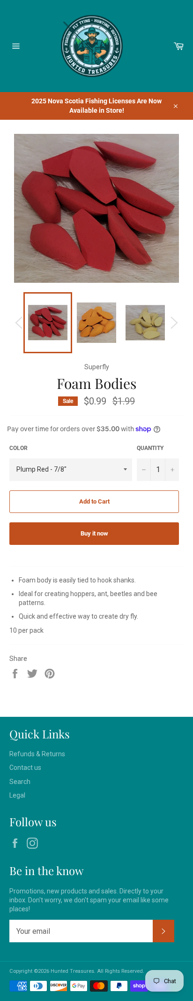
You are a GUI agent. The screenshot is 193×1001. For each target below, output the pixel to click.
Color (18, 448)
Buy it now (94, 533)
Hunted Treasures (72, 971)
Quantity (150, 448)
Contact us (25, 767)
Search (19, 781)
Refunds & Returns (37, 754)
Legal (17, 795)
